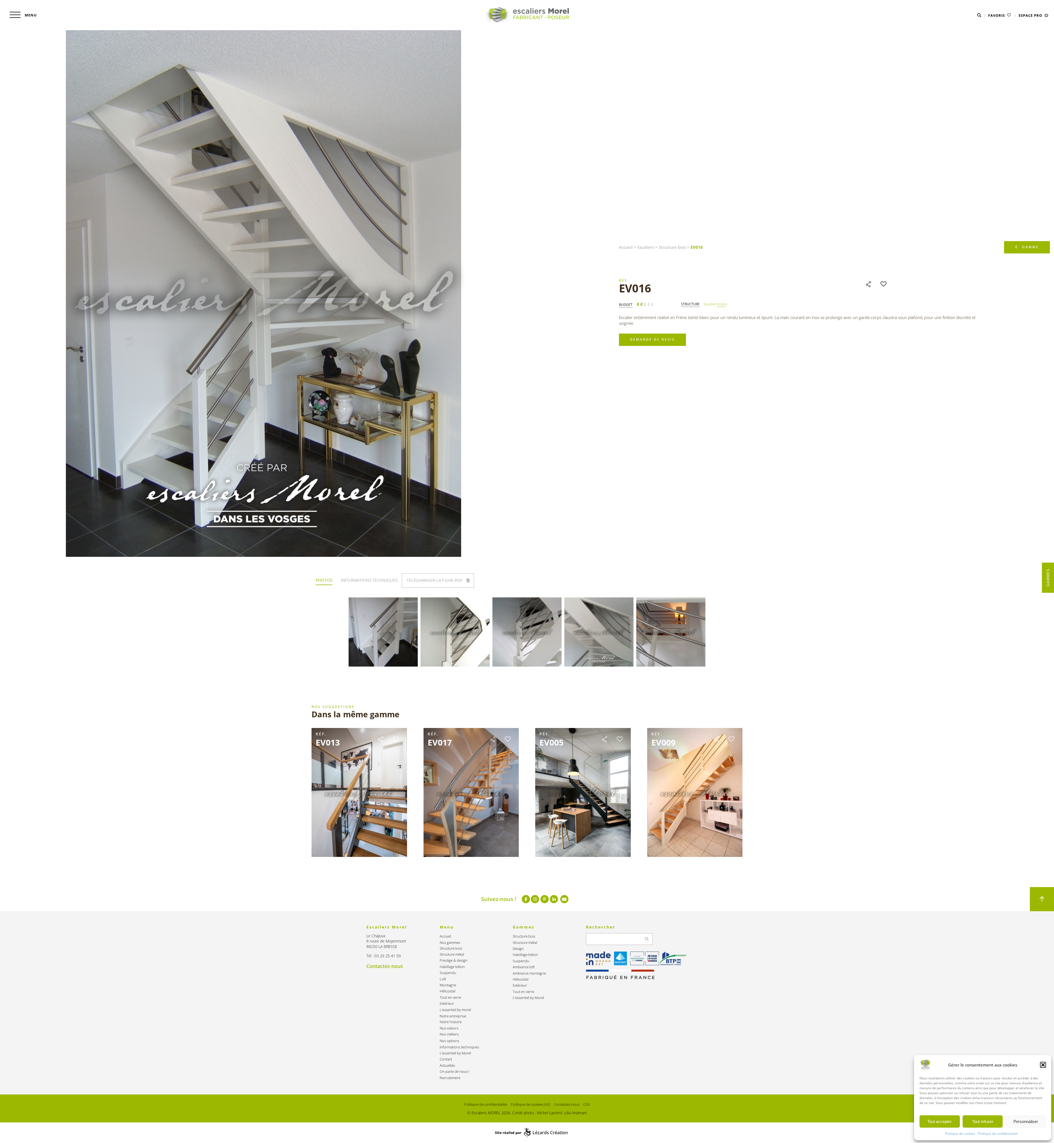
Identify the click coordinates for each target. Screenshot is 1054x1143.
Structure (690, 304)
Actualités (447, 1065)
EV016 (635, 288)
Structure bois (672, 247)
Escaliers (645, 247)
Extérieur (447, 1003)
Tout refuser (982, 1121)
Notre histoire (451, 1022)
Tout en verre (450, 997)
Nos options (449, 1040)
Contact (446, 1059)
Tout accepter (939, 1121)
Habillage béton (452, 966)
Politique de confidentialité (998, 1133)
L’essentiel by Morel (455, 1053)
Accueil (626, 247)
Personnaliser (1025, 1121)
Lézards (550, 1132)
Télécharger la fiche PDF (435, 580)
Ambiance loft (524, 967)
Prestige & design (453, 960)
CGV (586, 1104)
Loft (443, 979)
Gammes (1048, 577)
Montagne (448, 985)
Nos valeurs (449, 1028)
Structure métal (452, 954)
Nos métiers (449, 1034)
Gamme (1030, 247)
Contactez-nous (384, 966)
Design (518, 948)
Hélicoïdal (447, 991)
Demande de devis (652, 339)
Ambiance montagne (529, 973)
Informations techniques (459, 1047)
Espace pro (1031, 15)
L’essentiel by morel (455, 1009)
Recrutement (450, 1078)
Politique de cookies (960, 1133)
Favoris (997, 15)
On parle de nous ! (454, 1071)
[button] (1043, 1065)
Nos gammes (450, 942)
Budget (625, 305)
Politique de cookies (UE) (530, 1104)
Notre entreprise (453, 1016)
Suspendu (448, 972)
